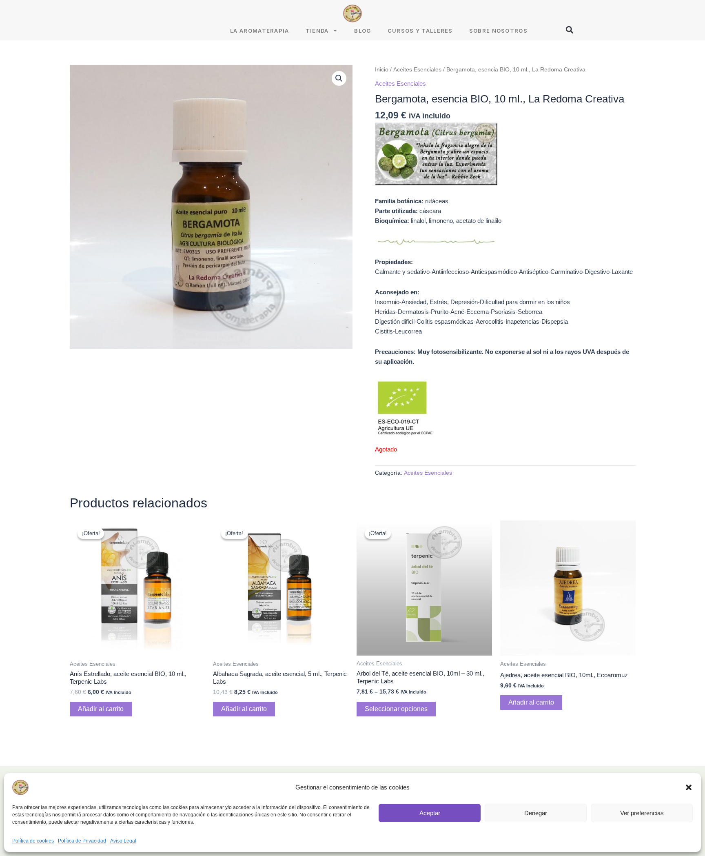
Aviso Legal (123, 841)
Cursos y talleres (420, 30)
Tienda (317, 30)
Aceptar (429, 812)
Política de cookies (33, 841)
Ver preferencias (642, 812)
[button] (689, 787)
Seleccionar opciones (396, 708)
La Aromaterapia (259, 30)
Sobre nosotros (498, 30)
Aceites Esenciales (417, 70)
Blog (362, 30)
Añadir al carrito (101, 708)
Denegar (535, 812)
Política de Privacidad (82, 841)
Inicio (381, 70)
